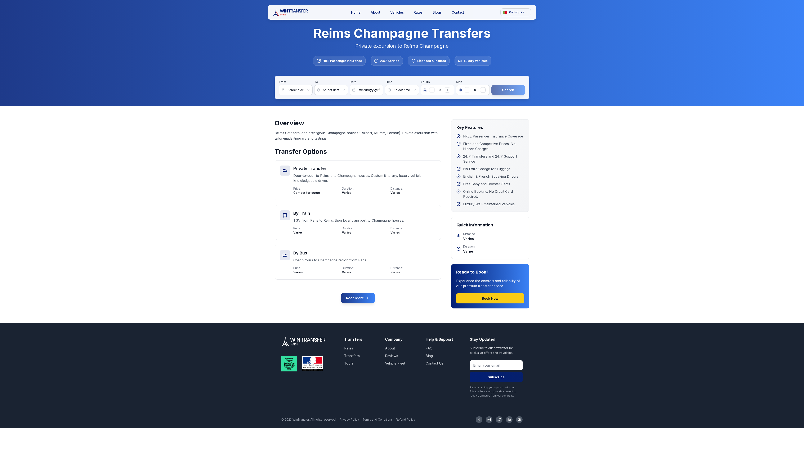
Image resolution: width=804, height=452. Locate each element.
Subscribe (496, 377)
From (282, 82)
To (316, 82)
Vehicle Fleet (395, 363)
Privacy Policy (349, 419)
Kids (459, 82)
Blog (429, 356)
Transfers (352, 356)
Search (508, 90)
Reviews (391, 356)
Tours (349, 363)
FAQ (429, 348)
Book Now (490, 298)
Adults (425, 82)
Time (388, 82)
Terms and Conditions (377, 419)
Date (353, 82)
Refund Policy (405, 419)
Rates (348, 348)
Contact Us (434, 363)
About (390, 348)
